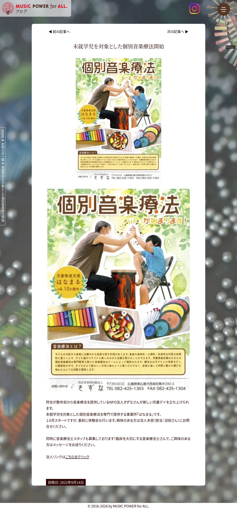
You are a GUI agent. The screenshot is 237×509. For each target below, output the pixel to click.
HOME (3, 133)
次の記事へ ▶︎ (177, 31)
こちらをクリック (77, 456)
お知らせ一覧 (3, 151)
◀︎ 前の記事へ (59, 31)
